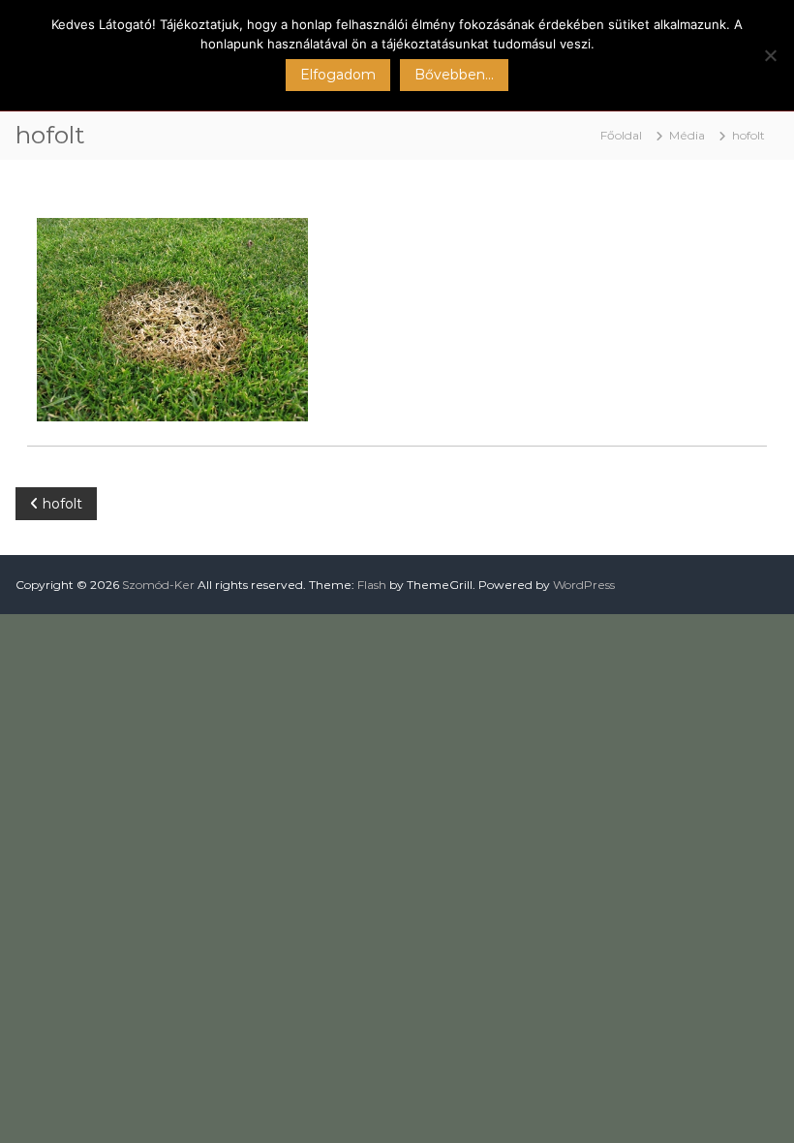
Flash (371, 584)
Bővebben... (454, 74)
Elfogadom (338, 74)
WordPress (584, 584)
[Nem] (769, 55)
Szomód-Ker (158, 584)
